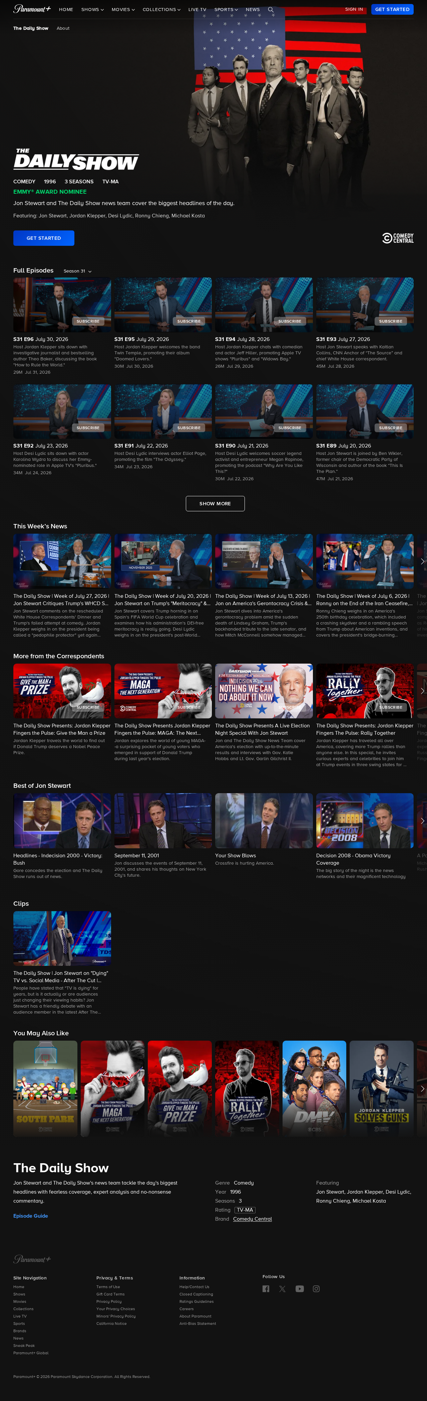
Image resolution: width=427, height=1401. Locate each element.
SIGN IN (354, 9)
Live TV (197, 9)
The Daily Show (31, 28)
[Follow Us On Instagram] (316, 1288)
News (253, 9)
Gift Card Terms (110, 1294)
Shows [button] (91, 9)
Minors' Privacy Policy (116, 1317)
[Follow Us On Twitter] (282, 1288)
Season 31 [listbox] (74, 271)
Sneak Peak (24, 1346)
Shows (19, 1294)
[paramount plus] (32, 9)
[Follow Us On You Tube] (300, 1288)
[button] (62, 586)
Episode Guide (30, 1216)
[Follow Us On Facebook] (266, 1288)
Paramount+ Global (30, 1353)
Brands (19, 1331)
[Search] (271, 10)
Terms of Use (108, 1287)
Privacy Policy (109, 1302)
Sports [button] (225, 9)
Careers (186, 1309)
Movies (19, 1302)
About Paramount (195, 1317)
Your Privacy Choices (115, 1309)
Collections (23, 1309)
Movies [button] (122, 9)
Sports (19, 1324)
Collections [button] (160, 9)
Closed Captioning (196, 1294)
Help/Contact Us (194, 1287)
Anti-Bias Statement (197, 1324)
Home (66, 9)
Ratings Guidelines (196, 1302)
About (63, 28)
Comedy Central (252, 1219)
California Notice (111, 1324)
